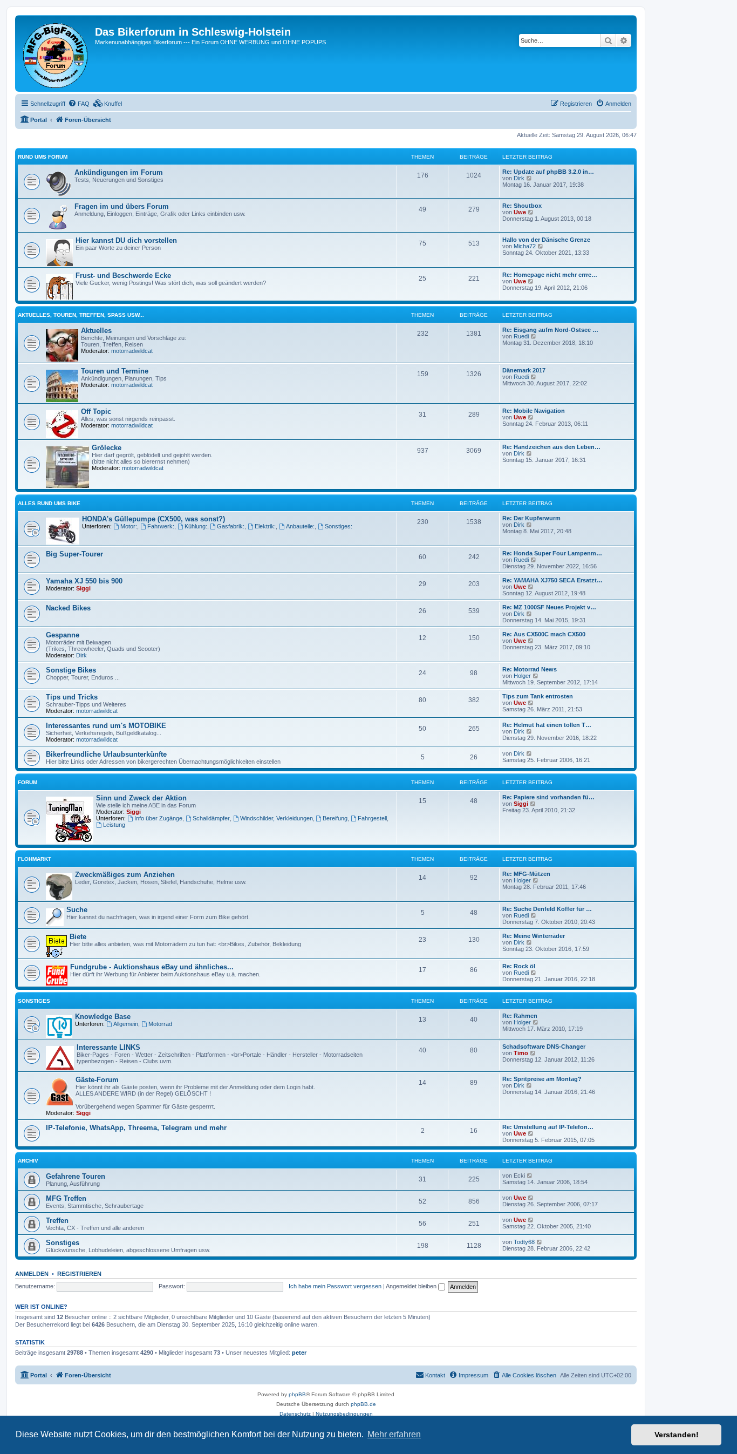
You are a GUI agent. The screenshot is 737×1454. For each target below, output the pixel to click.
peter (299, 1352)
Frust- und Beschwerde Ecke (123, 275)
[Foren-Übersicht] (56, 53)
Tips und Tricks (72, 697)
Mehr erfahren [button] (394, 1434)
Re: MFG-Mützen (526, 874)
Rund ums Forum (42, 157)
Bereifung (335, 818)
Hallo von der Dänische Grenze (546, 239)
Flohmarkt (34, 859)
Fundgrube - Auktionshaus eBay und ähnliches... (152, 967)
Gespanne (62, 635)
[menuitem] (79, 103)
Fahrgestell (372, 818)
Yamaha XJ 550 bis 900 (84, 581)
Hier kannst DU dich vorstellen (126, 240)
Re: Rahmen (519, 1016)
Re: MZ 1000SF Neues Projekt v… (549, 607)
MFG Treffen (66, 1198)
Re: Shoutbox (522, 205)
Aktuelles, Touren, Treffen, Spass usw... (81, 315)
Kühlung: (196, 526)
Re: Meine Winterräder (533, 936)
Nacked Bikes (68, 608)
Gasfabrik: (230, 526)
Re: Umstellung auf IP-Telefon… (547, 1127)
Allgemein (125, 1024)
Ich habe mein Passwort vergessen (335, 1286)
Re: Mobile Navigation (533, 410)
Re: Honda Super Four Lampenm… (552, 553)
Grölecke (106, 448)
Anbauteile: (300, 526)
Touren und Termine (114, 371)
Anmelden (32, 1273)
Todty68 (524, 1242)
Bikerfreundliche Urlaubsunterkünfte (106, 754)
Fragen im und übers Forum (121, 206)
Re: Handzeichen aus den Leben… (551, 447)
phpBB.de (363, 1404)
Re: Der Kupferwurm (531, 518)
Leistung (114, 824)
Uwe (520, 212)
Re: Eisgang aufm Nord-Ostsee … (550, 330)
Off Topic (96, 411)
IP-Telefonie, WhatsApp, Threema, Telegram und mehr (136, 1128)
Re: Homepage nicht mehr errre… (549, 274)
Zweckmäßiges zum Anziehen (125, 875)
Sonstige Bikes (71, 670)
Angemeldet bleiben (412, 1286)
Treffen (57, 1221)
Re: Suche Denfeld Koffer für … (547, 909)
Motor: (128, 526)
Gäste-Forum (97, 1080)
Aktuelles (96, 331)
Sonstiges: (338, 526)
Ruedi (521, 336)
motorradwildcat (132, 351)
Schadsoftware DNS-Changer (543, 1046)
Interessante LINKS (108, 1047)
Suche (76, 910)
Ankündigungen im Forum (118, 172)
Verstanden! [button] (676, 1434)
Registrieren (79, 1273)
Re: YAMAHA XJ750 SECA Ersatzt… (552, 580)
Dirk (519, 178)
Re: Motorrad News (529, 669)
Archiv (28, 1161)
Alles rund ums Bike (49, 503)
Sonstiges (34, 1001)
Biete (78, 937)
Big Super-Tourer (74, 554)
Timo (521, 1053)
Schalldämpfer (211, 818)
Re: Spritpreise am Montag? (542, 1079)
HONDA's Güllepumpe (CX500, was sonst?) (153, 519)
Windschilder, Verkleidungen (276, 818)
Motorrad (160, 1024)
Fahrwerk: (160, 526)
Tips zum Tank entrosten (537, 696)
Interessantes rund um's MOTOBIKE (106, 726)
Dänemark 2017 (523, 370)
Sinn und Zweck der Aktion (141, 798)
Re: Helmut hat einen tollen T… (546, 725)
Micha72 (525, 246)
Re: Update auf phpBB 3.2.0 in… (548, 171)
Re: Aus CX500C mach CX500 (543, 634)
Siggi (83, 588)
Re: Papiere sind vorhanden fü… (548, 797)
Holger (522, 675)
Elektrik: (265, 526)
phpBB (297, 1394)
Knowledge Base (103, 1017)
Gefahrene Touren (75, 1176)
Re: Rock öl (518, 966)
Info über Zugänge (158, 818)
